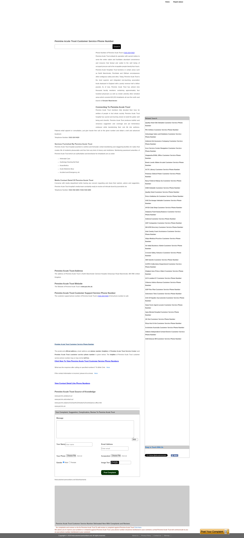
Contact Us (157, 535)
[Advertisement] (117, 19)
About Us (135, 535)
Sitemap (167, 535)
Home (167, 2)
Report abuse (178, 2)
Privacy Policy (146, 535)
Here (108, 367)
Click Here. (138, 527)
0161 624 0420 (129, 53)
